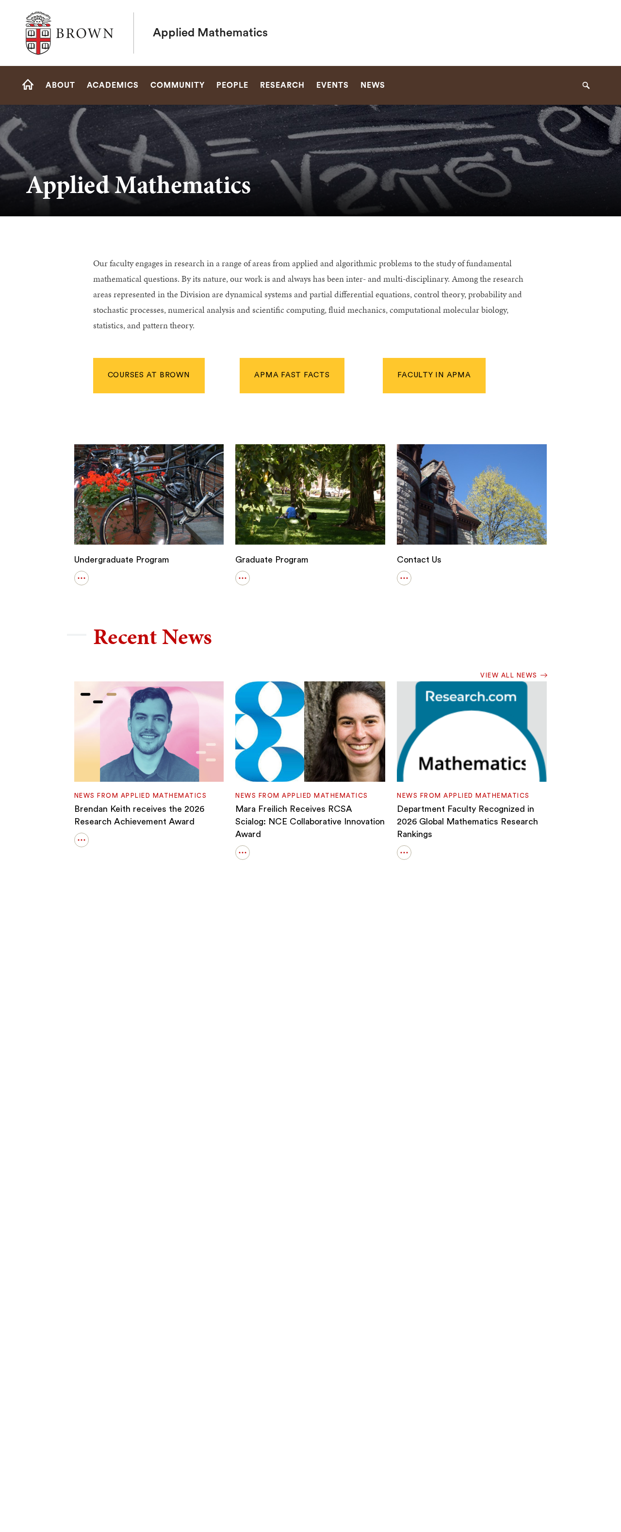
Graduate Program (272, 559)
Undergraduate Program (121, 559)
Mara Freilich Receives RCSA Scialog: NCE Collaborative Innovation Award (310, 822)
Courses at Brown (149, 375)
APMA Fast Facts (291, 375)
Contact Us (419, 559)
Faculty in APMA (434, 375)
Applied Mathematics (210, 33)
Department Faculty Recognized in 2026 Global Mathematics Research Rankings (467, 822)
